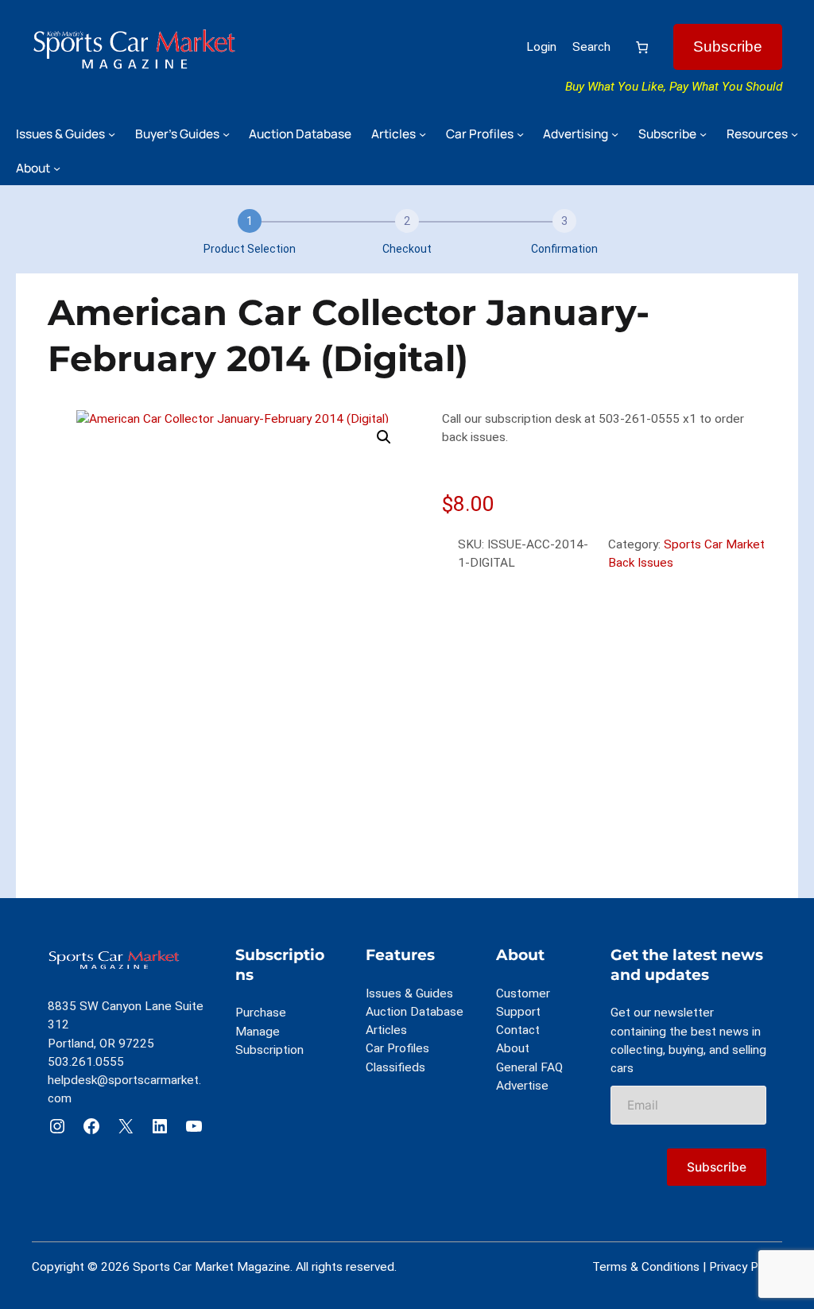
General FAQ (529, 1067)
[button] (384, 437)
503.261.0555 (86, 1062)
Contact (518, 1030)
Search (591, 47)
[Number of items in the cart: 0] (641, 47)
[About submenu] (56, 168)
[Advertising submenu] (614, 133)
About (512, 1048)
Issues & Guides (409, 993)
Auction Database (414, 1012)
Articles (386, 1030)
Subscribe (727, 46)
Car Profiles (397, 1048)
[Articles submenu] (422, 133)
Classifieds (395, 1067)
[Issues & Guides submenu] (111, 133)
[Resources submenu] (794, 133)
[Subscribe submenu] (703, 133)
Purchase (260, 1012)
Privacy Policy (745, 1267)
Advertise (522, 1086)
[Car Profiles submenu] (520, 133)
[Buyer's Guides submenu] (226, 133)
